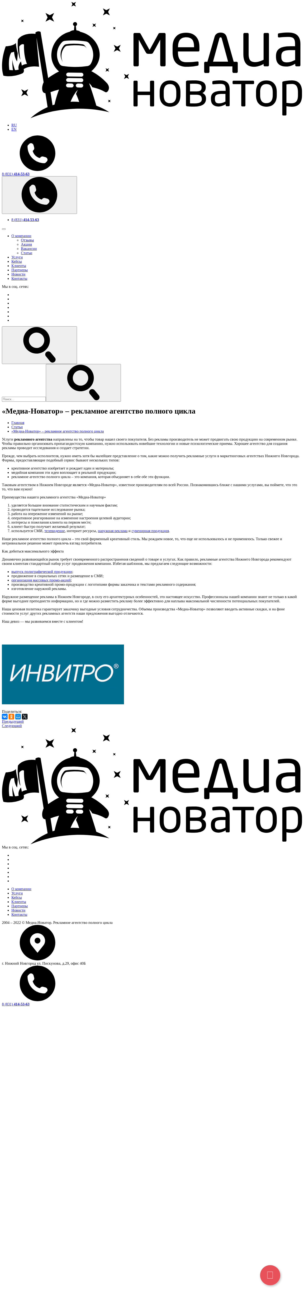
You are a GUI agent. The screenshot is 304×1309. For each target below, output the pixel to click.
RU (14, 125)
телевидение (54, 531)
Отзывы (27, 240)
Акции (26, 244)
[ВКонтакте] (5, 716)
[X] (25, 716)
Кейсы (16, 261)
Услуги (17, 257)
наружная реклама (113, 531)
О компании (21, 236)
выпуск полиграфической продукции (41, 572)
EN (14, 129)
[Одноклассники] (11, 716)
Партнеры (19, 270)
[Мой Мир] (18, 716)
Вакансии (29, 249)
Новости (18, 274)
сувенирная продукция (150, 531)
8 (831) (15, 174)
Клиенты (18, 266)
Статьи (26, 253)
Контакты (19, 279)
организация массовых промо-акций (41, 580)
